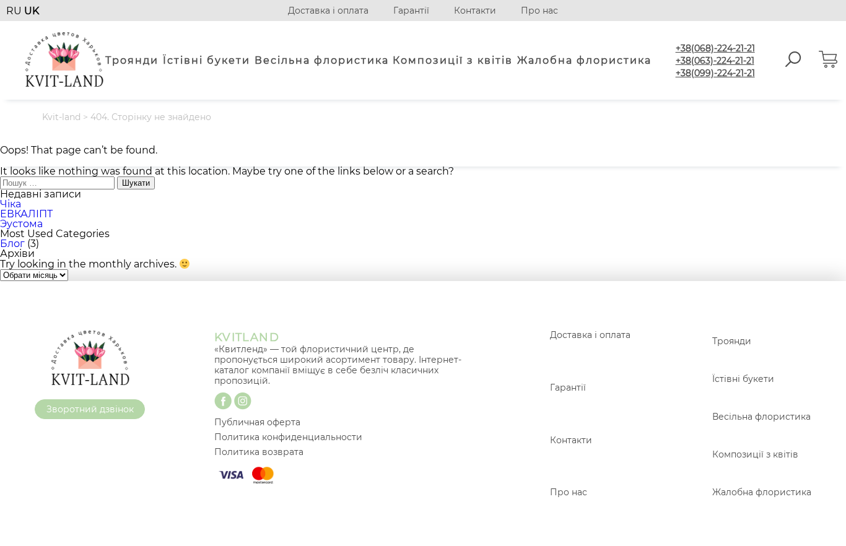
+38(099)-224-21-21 (715, 73)
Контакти (475, 10)
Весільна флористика (322, 60)
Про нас (539, 10)
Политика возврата (258, 451)
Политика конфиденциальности (288, 437)
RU (15, 11)
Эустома (21, 224)
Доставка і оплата (328, 10)
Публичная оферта (257, 422)
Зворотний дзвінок (90, 409)
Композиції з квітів (453, 60)
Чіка (10, 204)
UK (31, 11)
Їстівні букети (206, 60)
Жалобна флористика (584, 60)
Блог (12, 243)
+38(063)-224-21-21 (715, 60)
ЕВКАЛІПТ (26, 214)
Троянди (132, 60)
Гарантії (411, 10)
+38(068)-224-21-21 (715, 48)
